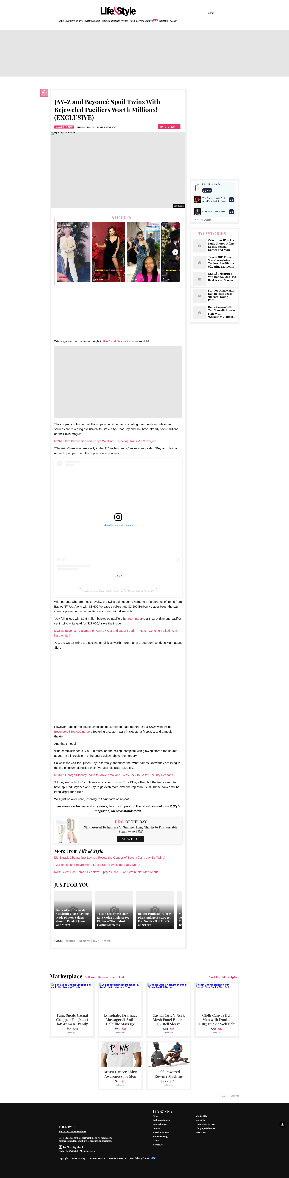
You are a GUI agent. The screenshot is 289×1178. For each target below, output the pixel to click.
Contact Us (201, 1116)
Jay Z (96, 941)
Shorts (149, 21)
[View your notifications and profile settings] (282, 1125)
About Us (200, 1120)
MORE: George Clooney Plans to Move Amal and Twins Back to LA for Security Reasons (113, 775)
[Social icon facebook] (219, 13)
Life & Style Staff (108, 127)
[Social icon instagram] (224, 13)
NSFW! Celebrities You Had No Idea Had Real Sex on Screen (222, 277)
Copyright (63, 1158)
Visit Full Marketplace (224, 977)
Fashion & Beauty (74, 21)
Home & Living (137, 21)
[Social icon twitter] (229, 13)
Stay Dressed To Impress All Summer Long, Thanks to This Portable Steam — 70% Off (130, 829)
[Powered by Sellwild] (235, 1096)
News (61, 21)
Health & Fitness (119, 21)
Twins (106, 941)
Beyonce (69, 941)
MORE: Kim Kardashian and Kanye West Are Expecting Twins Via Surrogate (105, 441)
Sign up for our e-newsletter (72, 1131)
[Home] (88, 1115)
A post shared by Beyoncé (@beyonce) (100, 591)
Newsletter (158, 1144)
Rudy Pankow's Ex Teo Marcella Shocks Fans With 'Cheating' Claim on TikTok (221, 312)
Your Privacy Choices (140, 1158)
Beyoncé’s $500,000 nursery (73, 731)
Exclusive (84, 941)
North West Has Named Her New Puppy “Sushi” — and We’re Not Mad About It (107, 872)
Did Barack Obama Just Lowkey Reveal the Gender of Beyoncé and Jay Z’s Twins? (110, 857)
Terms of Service (97, 1158)
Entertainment (92, 21)
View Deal (130, 839)
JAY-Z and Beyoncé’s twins (120, 341)
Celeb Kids (64, 127)
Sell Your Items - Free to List (104, 977)
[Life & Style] (118, 11)
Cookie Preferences (117, 1158)
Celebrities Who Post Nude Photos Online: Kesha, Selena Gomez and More (222, 245)
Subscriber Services (205, 1124)
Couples (105, 21)
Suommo (133, 618)
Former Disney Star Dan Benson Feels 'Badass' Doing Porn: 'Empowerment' (221, 295)
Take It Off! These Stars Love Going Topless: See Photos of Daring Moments (221, 262)
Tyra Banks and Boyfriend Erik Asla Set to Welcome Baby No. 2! (97, 864)
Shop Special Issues (205, 1128)
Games (173, 21)
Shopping (163, 21)
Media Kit (201, 1132)
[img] (237, 13)
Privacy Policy (78, 1158)
